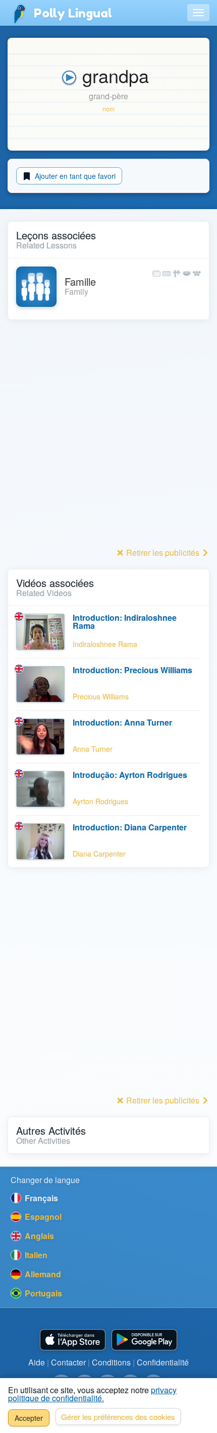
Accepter (29, 1418)
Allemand (42, 1274)
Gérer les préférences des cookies (118, 1416)
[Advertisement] (108, 436)
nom (108, 108)
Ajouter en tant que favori (74, 176)
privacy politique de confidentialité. (92, 1394)
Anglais (38, 1236)
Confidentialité (163, 1362)
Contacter (68, 1362)
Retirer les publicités (162, 552)
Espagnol (42, 1216)
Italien (35, 1255)
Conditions (111, 1362)
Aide (36, 1362)
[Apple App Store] (72, 1340)
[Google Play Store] (144, 1340)
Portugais (42, 1293)
